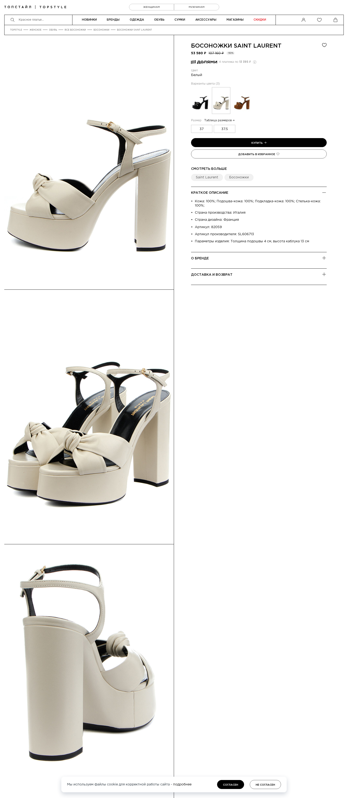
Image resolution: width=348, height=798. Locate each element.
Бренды (113, 19)
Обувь (159, 19)
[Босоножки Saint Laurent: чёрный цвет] (200, 100)
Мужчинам (197, 7)
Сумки (179, 19)
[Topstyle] (35, 7)
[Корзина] (335, 20)
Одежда (137, 19)
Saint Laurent (257, 46)
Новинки (89, 19)
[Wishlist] (319, 20)
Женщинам (151, 7)
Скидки (260, 19)
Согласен (230, 785)
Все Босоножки (75, 30)
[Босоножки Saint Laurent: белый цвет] (221, 100)
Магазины (235, 19)
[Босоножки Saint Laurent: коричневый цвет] (242, 100)
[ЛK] (303, 20)
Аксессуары (205, 19)
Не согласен (265, 785)
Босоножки (101, 30)
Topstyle (16, 30)
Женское (35, 30)
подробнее (182, 784)
